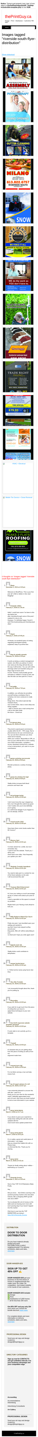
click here (11, 1251)
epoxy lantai (14, 1159)
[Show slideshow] (8, 54)
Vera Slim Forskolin (16, 982)
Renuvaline (14, 1000)
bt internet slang (15, 722)
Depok (12, 634)
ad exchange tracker (17, 795)
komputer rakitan (15, 606)
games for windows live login (19, 777)
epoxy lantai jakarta (16, 1110)
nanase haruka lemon (17, 963)
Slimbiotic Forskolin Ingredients (20, 866)
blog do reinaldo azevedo (18, 654)
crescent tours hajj (16, 1065)
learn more (24, 1310)
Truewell (13, 1043)
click (9, 1322)
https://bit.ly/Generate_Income (17, 1215)
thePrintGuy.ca (18, 16)
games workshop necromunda (20, 758)
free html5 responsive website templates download (18, 1023)
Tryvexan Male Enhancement (19, 887)
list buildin (13, 686)
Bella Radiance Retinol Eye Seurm (21, 916)
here (12, 1322)
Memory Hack (14, 840)
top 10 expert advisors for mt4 (20, 1084)
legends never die (16, 945)
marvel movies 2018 (16, 821)
